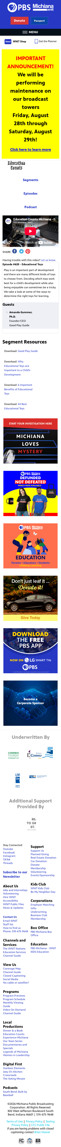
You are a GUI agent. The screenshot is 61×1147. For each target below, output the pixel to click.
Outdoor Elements (14, 1068)
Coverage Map (12, 968)
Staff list (8, 924)
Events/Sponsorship (43, 875)
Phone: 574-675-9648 (15, 931)
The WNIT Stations (14, 948)
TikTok (6, 859)
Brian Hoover (42, 1132)
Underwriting (39, 911)
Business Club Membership (39, 917)
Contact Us (10, 917)
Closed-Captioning (14, 975)
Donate (35, 864)
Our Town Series (12, 1041)
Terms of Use (14, 1121)
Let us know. (48, 260)
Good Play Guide (28, 351)
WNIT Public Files (13, 904)
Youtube (8, 849)
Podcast (30, 207)
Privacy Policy (34, 1121)
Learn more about (39, 20)
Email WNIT (10, 920)
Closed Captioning (38, 1140)
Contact (29, 1140)
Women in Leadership (16, 1055)
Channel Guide (12, 955)
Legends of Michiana (15, 1051)
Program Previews (14, 995)
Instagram (9, 856)
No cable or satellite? (16, 982)
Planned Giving (40, 854)
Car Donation (39, 861)
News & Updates (13, 907)
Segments (30, 180)
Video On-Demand (14, 1009)
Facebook (9, 852)
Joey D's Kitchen (12, 1071)
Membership (38, 868)
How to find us (12, 928)
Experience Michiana (15, 1037)
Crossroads (9, 1075)
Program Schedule (14, 999)
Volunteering (11, 893)
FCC (21, 1140)
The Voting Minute (14, 1078)
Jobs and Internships (15, 890)
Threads (8, 863)
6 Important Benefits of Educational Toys (18, 389)
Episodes (30, 193)
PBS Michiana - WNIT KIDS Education (43, 950)
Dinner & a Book (13, 1030)
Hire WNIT (9, 897)
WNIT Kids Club (40, 888)
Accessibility (10, 900)
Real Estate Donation (43, 857)
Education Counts (30, 165)
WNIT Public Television (30, 14)
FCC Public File (40, 1125)
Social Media (10, 979)
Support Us (37, 850)
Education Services (14, 952)
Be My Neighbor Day (43, 891)
